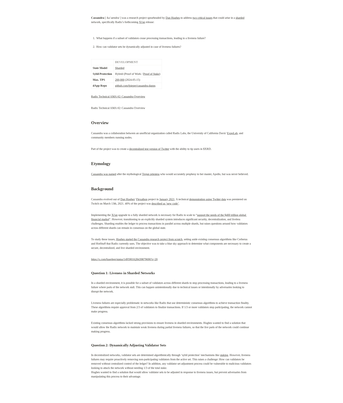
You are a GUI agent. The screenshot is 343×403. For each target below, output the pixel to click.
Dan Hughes (173, 17)
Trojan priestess (151, 174)
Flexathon (141, 199)
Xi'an (142, 22)
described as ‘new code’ (165, 203)
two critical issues (202, 17)
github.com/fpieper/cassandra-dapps (135, 85)
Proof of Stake (151, 73)
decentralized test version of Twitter (149, 148)
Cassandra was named (103, 174)
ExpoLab (232, 133)
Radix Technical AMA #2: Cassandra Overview (118, 96)
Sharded (119, 67)
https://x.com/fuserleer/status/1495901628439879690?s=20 (124, 259)
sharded (240, 17)
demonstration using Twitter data (207, 199)
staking (224, 355)
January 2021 (167, 199)
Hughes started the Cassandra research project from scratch (149, 239)
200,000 (119, 79)
